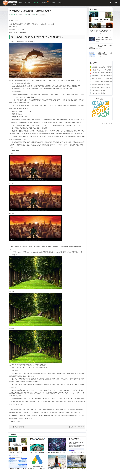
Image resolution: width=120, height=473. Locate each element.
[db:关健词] (42, 14)
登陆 (116, 3)
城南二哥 (13, 14)
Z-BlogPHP (110, 123)
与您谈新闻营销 (19, 427)
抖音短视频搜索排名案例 (99, 90)
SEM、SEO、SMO (79, 427)
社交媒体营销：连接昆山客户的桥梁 (102, 73)
